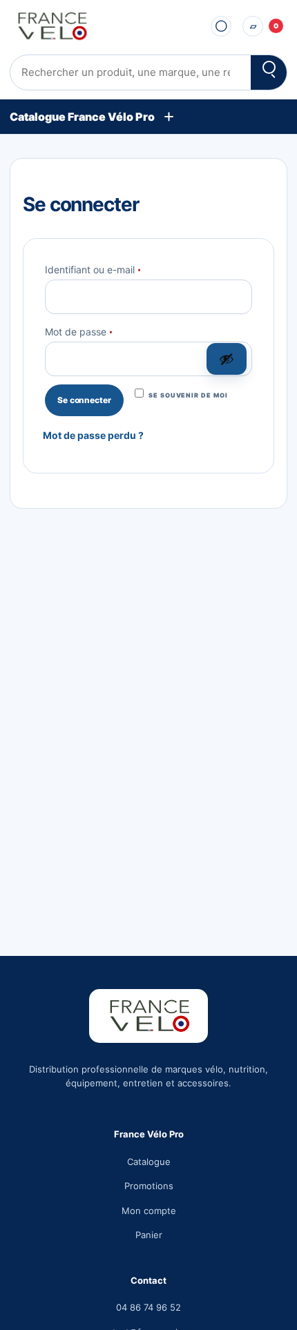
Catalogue (149, 1161)
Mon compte (149, 1210)
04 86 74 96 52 (148, 1307)
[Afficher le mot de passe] (227, 359)
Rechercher (269, 72)
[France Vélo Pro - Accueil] (102, 26)
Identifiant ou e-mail (118, 268)
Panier (148, 1234)
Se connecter (84, 400)
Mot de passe (104, 331)
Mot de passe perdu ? (93, 435)
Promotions (148, 1185)
